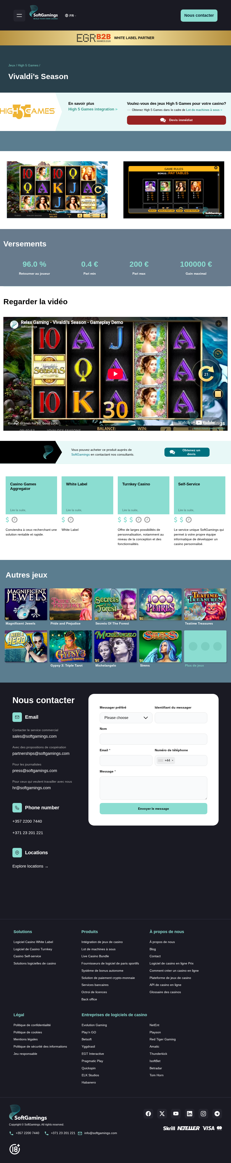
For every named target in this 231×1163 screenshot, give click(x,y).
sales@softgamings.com (34, 736)
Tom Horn (157, 1075)
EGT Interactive (93, 1053)
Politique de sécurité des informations (40, 1046)
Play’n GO (89, 1032)
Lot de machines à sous (98, 949)
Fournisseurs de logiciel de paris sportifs (110, 963)
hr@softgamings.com (31, 788)
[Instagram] (203, 1114)
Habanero (89, 1082)
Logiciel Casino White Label (33, 942)
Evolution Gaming (94, 1025)
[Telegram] (217, 1114)
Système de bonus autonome (102, 970)
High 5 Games (28, 65)
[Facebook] (148, 1114)
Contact (155, 956)
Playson (155, 1032)
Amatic (154, 1046)
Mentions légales (26, 1039)
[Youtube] (176, 1114)
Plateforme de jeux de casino (170, 978)
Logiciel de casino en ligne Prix (172, 963)
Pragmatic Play (92, 1061)
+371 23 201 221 (27, 833)
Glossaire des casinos (165, 992)
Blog (153, 949)
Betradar (156, 1068)
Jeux (11, 65)
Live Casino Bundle (95, 956)
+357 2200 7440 (27, 821)
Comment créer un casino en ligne (174, 970)
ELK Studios (90, 1075)
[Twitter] (162, 1114)
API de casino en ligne (165, 985)
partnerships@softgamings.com (40, 753)
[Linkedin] (189, 1114)
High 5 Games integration (91, 109)
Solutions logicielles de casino (35, 963)
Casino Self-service (27, 956)
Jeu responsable (25, 1053)
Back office (89, 999)
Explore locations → (30, 866)
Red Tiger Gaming (163, 1039)
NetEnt (154, 1025)
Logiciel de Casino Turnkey (33, 949)
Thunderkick (158, 1053)
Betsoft (87, 1039)
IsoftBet (155, 1061)
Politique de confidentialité (32, 1025)
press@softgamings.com (34, 770)
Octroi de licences (94, 992)
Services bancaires (95, 985)
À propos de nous (162, 942)
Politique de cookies (28, 1032)
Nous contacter (199, 15)
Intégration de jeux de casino (102, 942)
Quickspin (89, 1068)
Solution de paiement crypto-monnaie (108, 978)
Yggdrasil (88, 1046)
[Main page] (45, 11)
